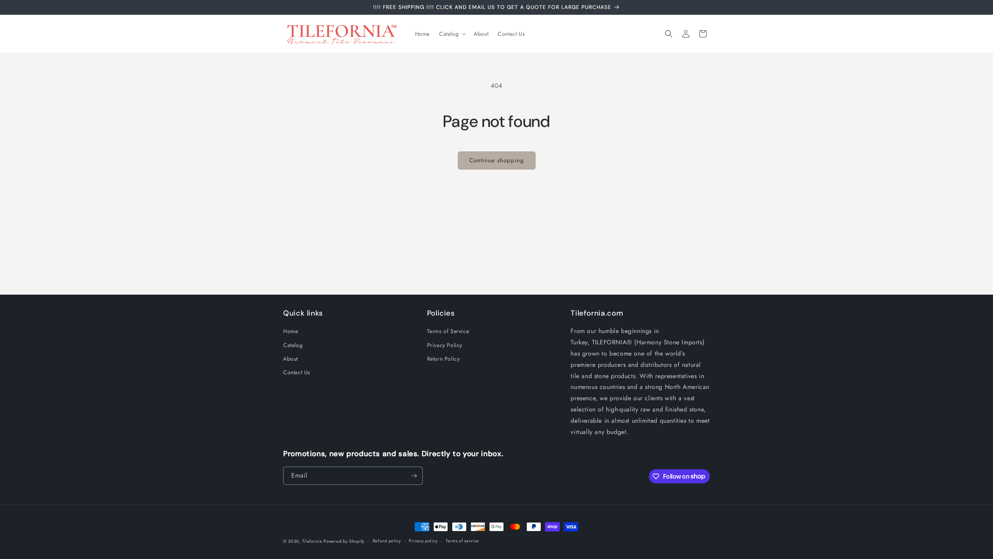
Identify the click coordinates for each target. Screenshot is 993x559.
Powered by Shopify (344, 541)
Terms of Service (448, 331)
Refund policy (387, 541)
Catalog (293, 345)
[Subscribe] (413, 476)
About (290, 359)
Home (290, 331)
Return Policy (443, 359)
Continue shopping (496, 160)
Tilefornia (312, 541)
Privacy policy (423, 541)
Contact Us (296, 372)
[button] (451, 34)
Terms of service (462, 541)
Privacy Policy (444, 345)
